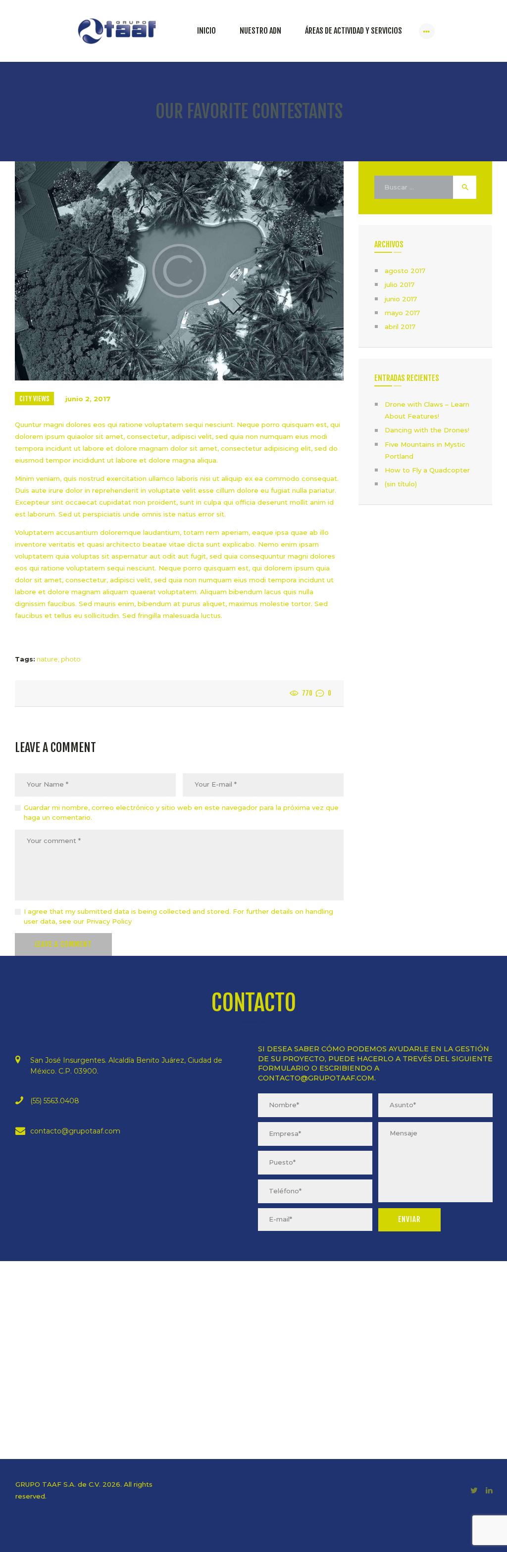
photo (71, 659)
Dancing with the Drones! (427, 430)
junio (401, 299)
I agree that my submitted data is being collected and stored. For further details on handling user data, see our (178, 916)
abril (400, 326)
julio (399, 284)
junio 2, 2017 (87, 399)
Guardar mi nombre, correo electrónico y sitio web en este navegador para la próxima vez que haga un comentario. (181, 812)
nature (47, 659)
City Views (34, 399)
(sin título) (401, 484)
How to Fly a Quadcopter (427, 470)
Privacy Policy (109, 921)
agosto (405, 271)
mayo (402, 313)
